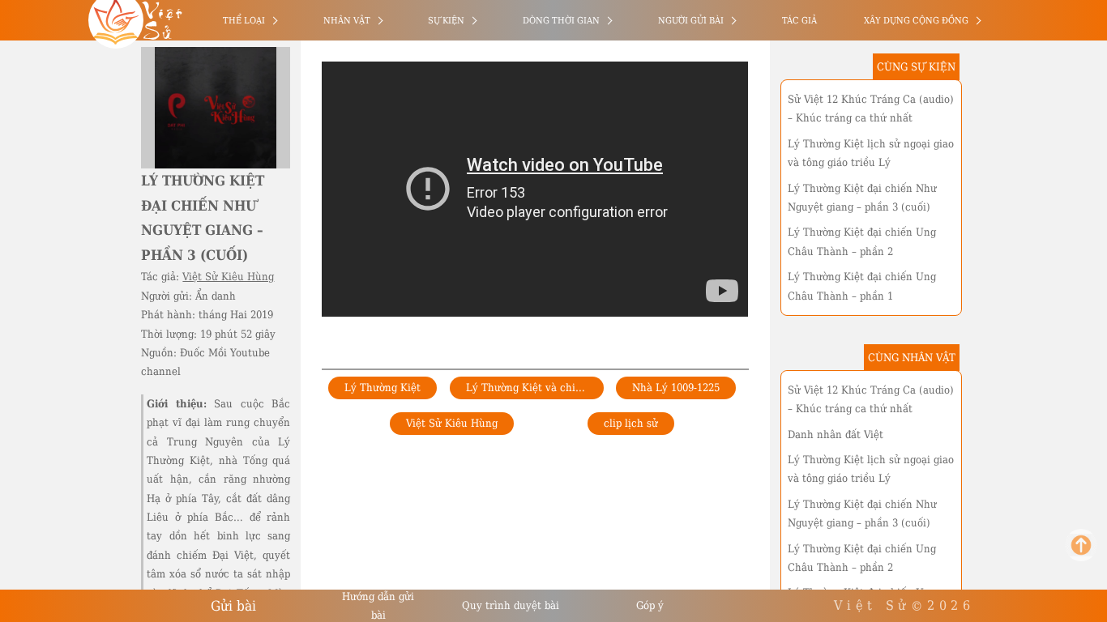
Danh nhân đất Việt (835, 434)
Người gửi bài (691, 20)
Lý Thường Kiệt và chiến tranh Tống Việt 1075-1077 (535, 387)
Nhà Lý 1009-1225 (676, 387)
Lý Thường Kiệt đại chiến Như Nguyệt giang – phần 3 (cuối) (862, 197)
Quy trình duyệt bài (510, 605)
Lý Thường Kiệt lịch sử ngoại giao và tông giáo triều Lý (871, 153)
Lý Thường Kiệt (382, 387)
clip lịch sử (631, 423)
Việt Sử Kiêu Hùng (228, 277)
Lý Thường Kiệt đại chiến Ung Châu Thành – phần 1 (862, 286)
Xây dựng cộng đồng (916, 20)
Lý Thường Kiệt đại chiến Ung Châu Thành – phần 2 (862, 241)
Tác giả (799, 20)
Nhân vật (346, 20)
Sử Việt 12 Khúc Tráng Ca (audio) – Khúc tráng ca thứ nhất (871, 108)
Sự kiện (446, 20)
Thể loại (244, 20)
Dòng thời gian (561, 20)
